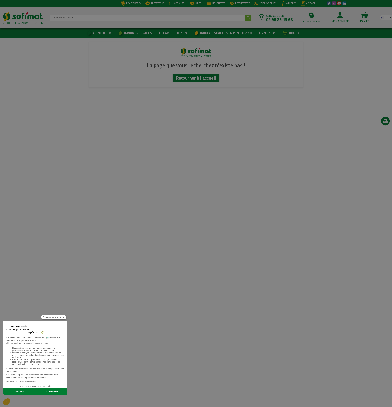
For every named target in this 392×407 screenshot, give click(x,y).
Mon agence (311, 21)
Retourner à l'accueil (196, 77)
